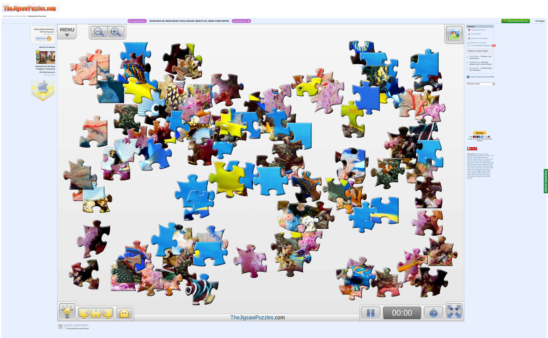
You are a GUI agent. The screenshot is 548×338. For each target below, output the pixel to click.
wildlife (478, 171)
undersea (470, 169)
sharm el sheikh (480, 162)
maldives (480, 173)
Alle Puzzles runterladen (479, 38)
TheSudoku (474, 68)
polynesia (486, 173)
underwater (489, 166)
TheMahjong (474, 62)
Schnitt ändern (476, 34)
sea (468, 168)
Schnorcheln (471, 166)
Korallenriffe (481, 156)
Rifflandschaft (488, 164)
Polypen (480, 164)
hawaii (475, 161)
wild (483, 166)
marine (481, 168)
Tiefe (491, 159)
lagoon (474, 173)
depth (488, 171)
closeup (482, 174)
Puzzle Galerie (8, 16)
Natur (475, 159)
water (474, 171)
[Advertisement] (305, 7)
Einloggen (540, 21)
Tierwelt (486, 159)
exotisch (470, 161)
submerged (486, 176)
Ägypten (470, 157)
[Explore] (43, 38)
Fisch (492, 156)
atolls (478, 174)
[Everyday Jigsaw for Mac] (43, 89)
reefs (476, 168)
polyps (488, 174)
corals (472, 168)
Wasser (480, 159)
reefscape (470, 176)
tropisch (479, 166)
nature (469, 171)
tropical (469, 178)
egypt (476, 169)
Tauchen (470, 159)
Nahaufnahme (472, 164)
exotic (469, 173)
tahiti (488, 162)
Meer (487, 154)
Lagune (480, 161)
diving (488, 169)
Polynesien (471, 162)
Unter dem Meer (20, 16)
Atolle (492, 162)
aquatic (483, 171)
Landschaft (484, 157)
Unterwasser (480, 154)
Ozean (487, 156)
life (492, 168)
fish (490, 168)
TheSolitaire (474, 56)
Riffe (474, 156)
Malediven (487, 161)
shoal (474, 174)
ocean (486, 168)
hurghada (476, 157)
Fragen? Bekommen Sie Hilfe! (482, 77)
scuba (469, 174)
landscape (481, 169)
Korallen (470, 156)
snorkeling (478, 176)
